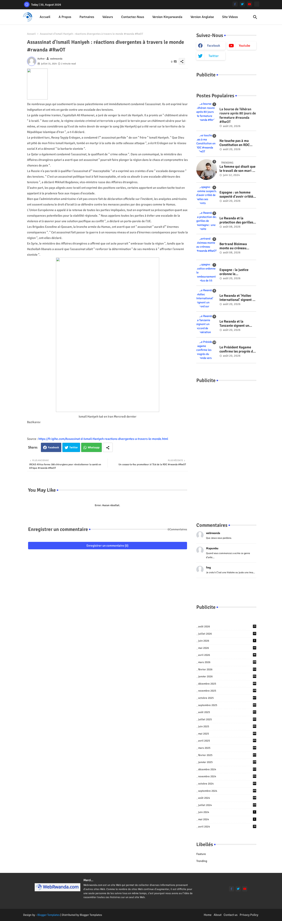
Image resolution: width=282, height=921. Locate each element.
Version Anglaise (202, 17)
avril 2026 (227, 655)
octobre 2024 (227, 783)
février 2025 (227, 755)
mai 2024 (226, 819)
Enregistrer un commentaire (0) (107, 545)
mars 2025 (227, 748)
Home (208, 915)
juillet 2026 (227, 633)
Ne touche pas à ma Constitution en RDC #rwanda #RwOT (234, 143)
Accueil (45, 17)
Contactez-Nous (132, 17)
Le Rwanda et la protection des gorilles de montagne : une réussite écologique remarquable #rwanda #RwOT (236, 220)
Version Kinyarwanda (167, 17)
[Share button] (108, 447)
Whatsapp (94, 447)
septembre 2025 (227, 705)
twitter (214, 56)
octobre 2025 (227, 698)
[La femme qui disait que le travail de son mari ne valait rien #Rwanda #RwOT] (206, 169)
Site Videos (230, 17)
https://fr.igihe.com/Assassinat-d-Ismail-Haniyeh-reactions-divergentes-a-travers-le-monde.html (103, 439)
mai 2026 (227, 648)
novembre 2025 (227, 690)
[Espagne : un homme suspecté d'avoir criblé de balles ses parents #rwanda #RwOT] (206, 195)
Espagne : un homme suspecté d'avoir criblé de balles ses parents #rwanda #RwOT (236, 194)
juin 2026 (226, 640)
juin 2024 (226, 812)
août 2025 (227, 712)
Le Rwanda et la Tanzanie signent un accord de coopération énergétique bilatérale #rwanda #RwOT (236, 323)
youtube (244, 46)
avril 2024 (227, 826)
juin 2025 (227, 726)
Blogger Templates (48, 915)
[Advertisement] (226, 448)
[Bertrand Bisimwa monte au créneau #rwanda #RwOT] (206, 247)
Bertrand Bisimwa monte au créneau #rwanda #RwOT (233, 246)
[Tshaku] (256, 4)
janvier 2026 (227, 676)
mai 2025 (227, 733)
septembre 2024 (227, 791)
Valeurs (107, 17)
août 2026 (227, 626)
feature (201, 854)
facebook (213, 46)
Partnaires (86, 17)
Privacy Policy (249, 915)
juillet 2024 (227, 805)
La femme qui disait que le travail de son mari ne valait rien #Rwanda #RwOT (237, 169)
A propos (65, 17)
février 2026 (227, 669)
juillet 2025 (227, 719)
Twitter (73, 447)
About (218, 915)
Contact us (231, 915)
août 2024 (227, 798)
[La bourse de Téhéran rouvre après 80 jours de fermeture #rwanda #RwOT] (206, 112)
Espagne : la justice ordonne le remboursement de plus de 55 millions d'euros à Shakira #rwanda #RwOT (237, 272)
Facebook (53, 447)
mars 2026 (227, 662)
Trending (201, 861)
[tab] (45, 17)
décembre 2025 (227, 683)
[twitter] (242, 4)
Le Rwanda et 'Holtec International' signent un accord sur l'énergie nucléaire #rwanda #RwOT (237, 298)
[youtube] (249, 4)
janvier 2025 (227, 762)
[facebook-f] (235, 4)
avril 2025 (227, 740)
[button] (255, 17)
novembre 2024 (227, 776)
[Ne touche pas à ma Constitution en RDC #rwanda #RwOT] (206, 143)
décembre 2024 (227, 769)
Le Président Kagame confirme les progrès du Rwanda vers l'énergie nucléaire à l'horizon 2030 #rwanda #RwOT (237, 349)
